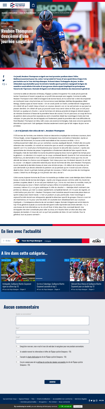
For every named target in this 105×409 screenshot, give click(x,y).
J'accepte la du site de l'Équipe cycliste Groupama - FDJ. (43, 356)
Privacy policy (87, 406)
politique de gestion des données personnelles (51, 362)
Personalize (77, 406)
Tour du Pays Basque (27, 13)
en (103, 400)
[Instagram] (96, 400)
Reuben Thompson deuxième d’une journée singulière (17, 36)
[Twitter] (91, 400)
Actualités (13, 13)
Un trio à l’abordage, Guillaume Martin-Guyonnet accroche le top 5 (51, 285)
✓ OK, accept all (65, 406)
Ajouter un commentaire (24, 314)
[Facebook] (89, 400)
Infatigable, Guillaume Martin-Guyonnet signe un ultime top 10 (16, 285)
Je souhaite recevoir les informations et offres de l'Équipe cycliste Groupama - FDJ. (45, 351)
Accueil (4, 13)
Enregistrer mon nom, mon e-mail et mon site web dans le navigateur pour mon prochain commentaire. (52, 346)
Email (18, 337)
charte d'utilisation (33, 356)
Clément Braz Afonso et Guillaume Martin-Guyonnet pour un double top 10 (86, 285)
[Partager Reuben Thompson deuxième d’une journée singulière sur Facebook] (5, 76)
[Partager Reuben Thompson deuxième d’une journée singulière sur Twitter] (5, 80)
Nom (17, 328)
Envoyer (52, 382)
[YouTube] (94, 400)
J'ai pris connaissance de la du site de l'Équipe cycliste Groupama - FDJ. (51, 363)
